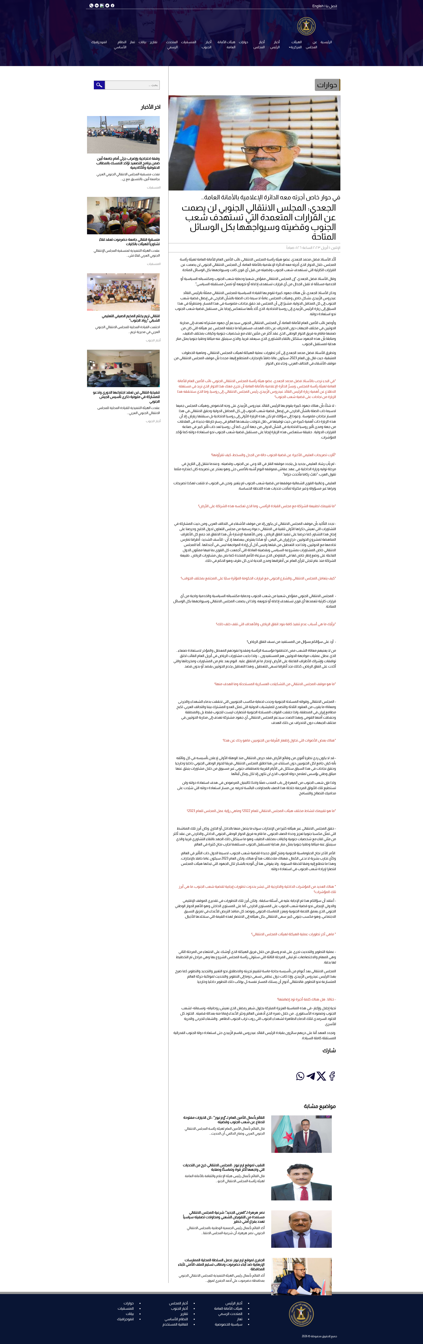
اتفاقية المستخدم (175, 1324)
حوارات (243, 42)
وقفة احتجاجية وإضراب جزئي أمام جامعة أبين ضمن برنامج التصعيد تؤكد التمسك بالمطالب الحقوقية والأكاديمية (128, 163)
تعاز (132, 42)
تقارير (153, 42)
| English (318, 6)
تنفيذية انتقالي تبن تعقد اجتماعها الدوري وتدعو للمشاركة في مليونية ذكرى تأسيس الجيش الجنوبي (126, 396)
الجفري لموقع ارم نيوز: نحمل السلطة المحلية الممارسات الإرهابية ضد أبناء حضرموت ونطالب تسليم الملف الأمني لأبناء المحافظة (221, 1264)
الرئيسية (326, 42)
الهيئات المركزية (296, 44)
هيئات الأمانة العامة (226, 44)
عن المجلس (311, 44)
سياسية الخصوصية (228, 1324)
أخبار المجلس (259, 44)
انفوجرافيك (99, 42)
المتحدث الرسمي (172, 44)
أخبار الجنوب (206, 44)
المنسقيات (188, 42)
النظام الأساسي (120, 44)
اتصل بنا (331, 6)
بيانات (142, 42)
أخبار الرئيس (275, 44)
